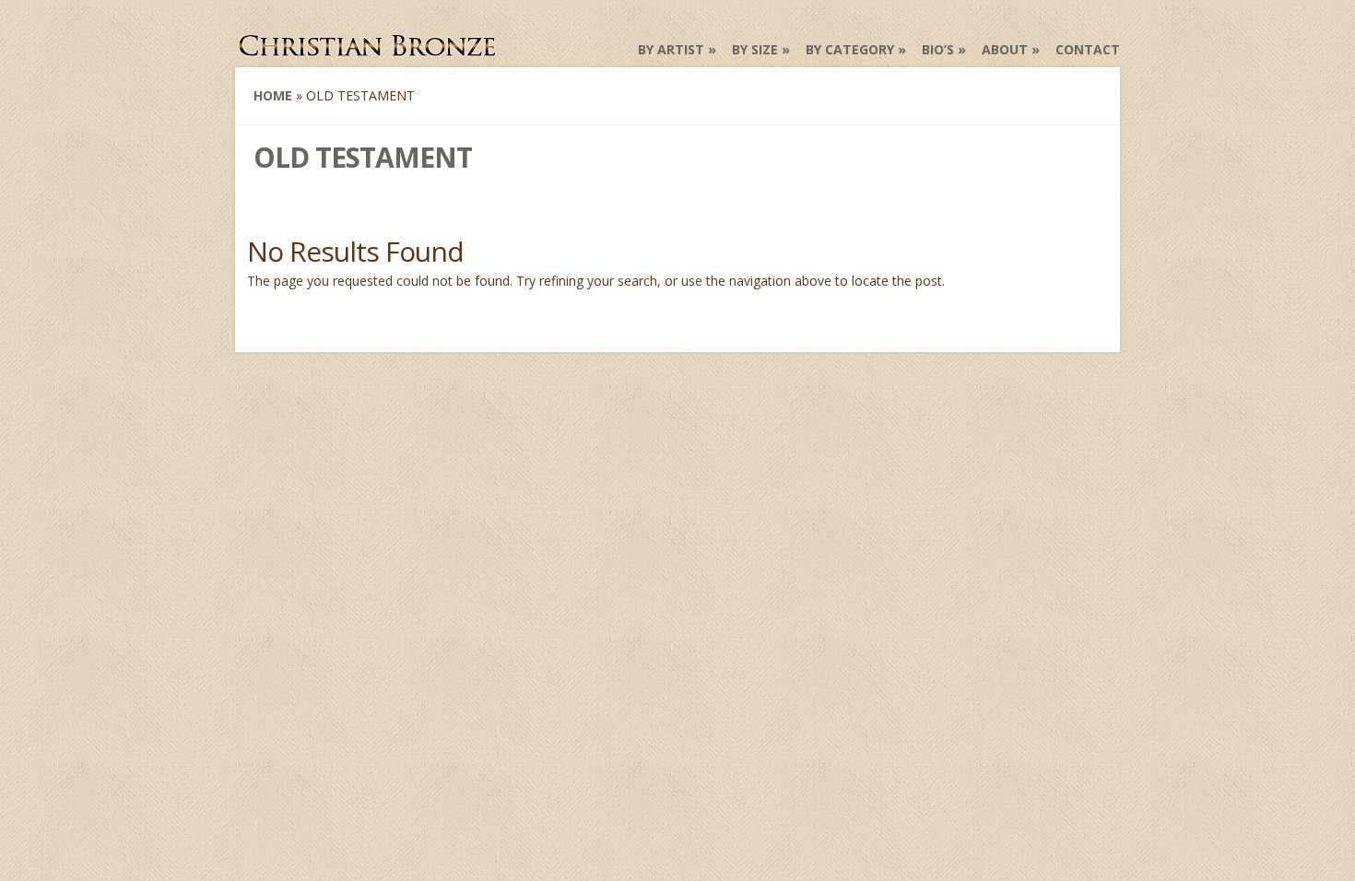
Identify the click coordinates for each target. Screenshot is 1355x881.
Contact (1087, 49)
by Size (755, 49)
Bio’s (938, 49)
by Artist (671, 49)
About (1005, 49)
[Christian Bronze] (368, 50)
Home (272, 95)
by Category (850, 49)
